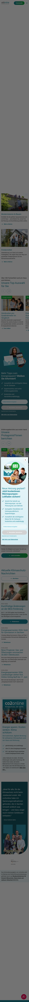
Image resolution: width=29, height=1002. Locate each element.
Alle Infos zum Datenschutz (10, 539)
